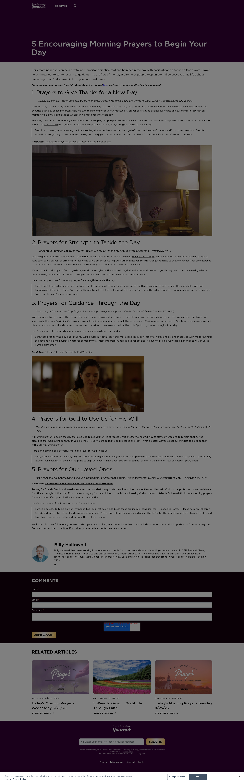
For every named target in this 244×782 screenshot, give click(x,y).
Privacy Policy (19, 779)
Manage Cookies (177, 777)
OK (197, 777)
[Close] (239, 777)
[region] (122, 777)
